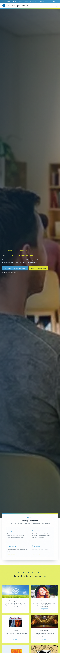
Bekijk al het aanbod (38, 268)
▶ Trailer (44, 609)
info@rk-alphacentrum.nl (31, 1)
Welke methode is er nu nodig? (15, 268)
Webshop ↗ (43, 1)
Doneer (53, 1)
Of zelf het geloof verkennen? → (10, 272)
